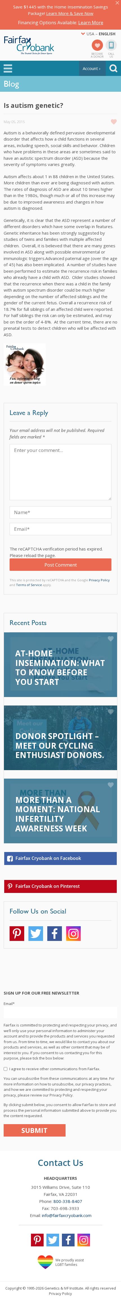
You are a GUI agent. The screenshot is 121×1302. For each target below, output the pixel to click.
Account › (91, 68)
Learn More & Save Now (69, 13)
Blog (11, 83)
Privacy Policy (99, 580)
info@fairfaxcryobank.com (66, 1215)
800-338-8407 (67, 1201)
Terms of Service (29, 585)
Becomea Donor (97, 55)
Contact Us (60, 1162)
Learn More (90, 22)
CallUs (111, 55)
